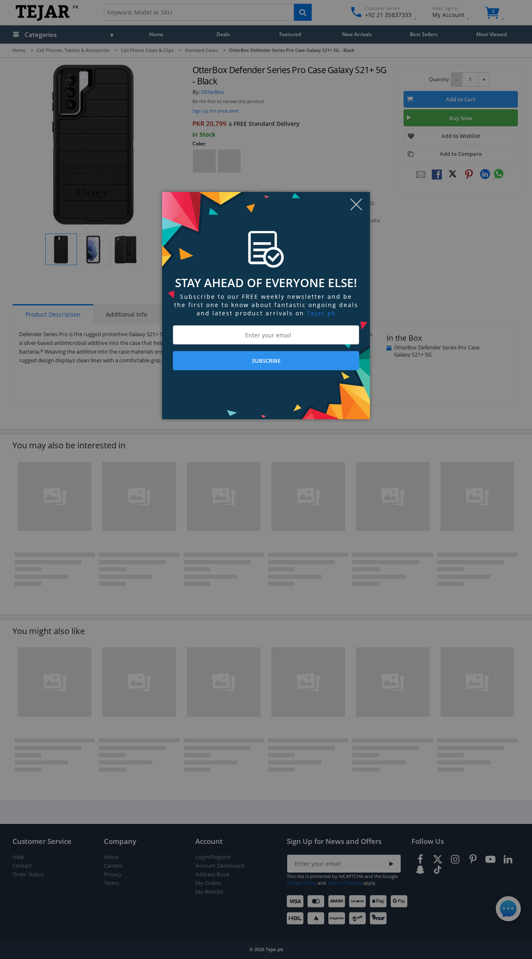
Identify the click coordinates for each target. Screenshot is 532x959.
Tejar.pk (321, 313)
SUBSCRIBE (266, 360)
